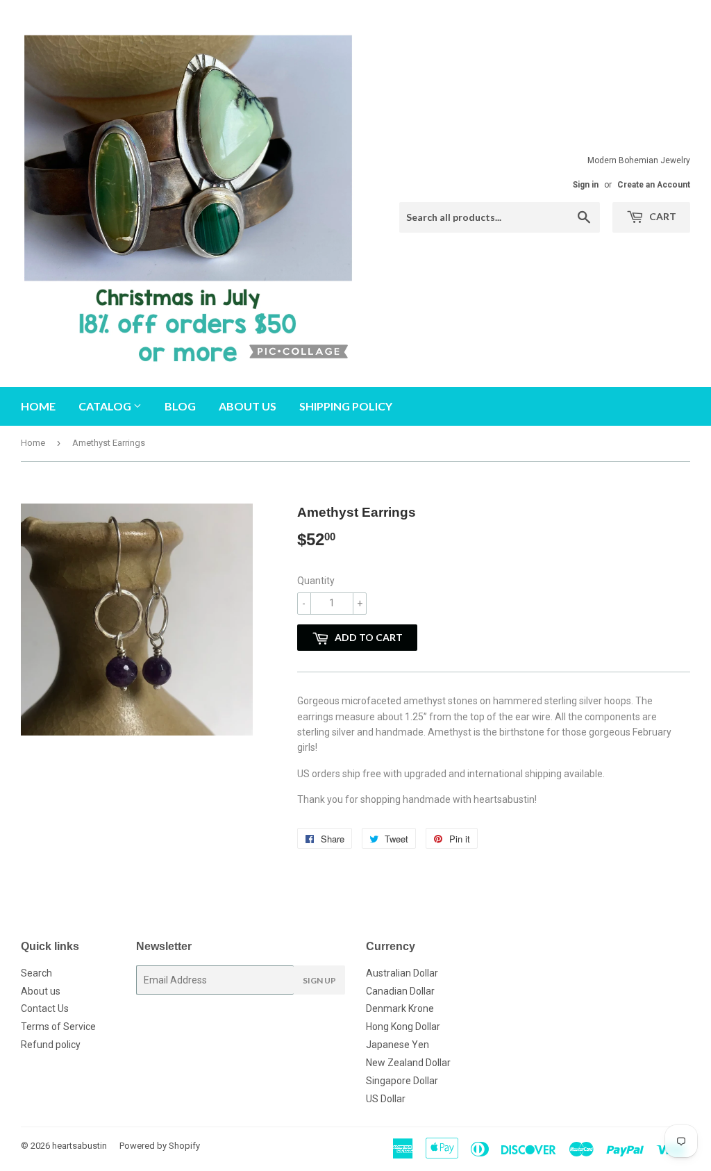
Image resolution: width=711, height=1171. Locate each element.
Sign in (586, 185)
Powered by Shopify (159, 1145)
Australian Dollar (402, 973)
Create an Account (653, 185)
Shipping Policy (345, 406)
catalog (105, 406)
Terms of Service (58, 1026)
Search (36, 973)
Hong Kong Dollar (403, 1026)
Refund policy (51, 1044)
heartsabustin (79, 1145)
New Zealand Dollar (408, 1062)
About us (247, 406)
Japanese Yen (397, 1044)
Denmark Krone (400, 1008)
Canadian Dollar (400, 991)
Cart (661, 216)
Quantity (316, 580)
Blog (180, 406)
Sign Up (319, 980)
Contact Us (45, 1008)
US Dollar (385, 1098)
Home (38, 406)
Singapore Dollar (402, 1080)
